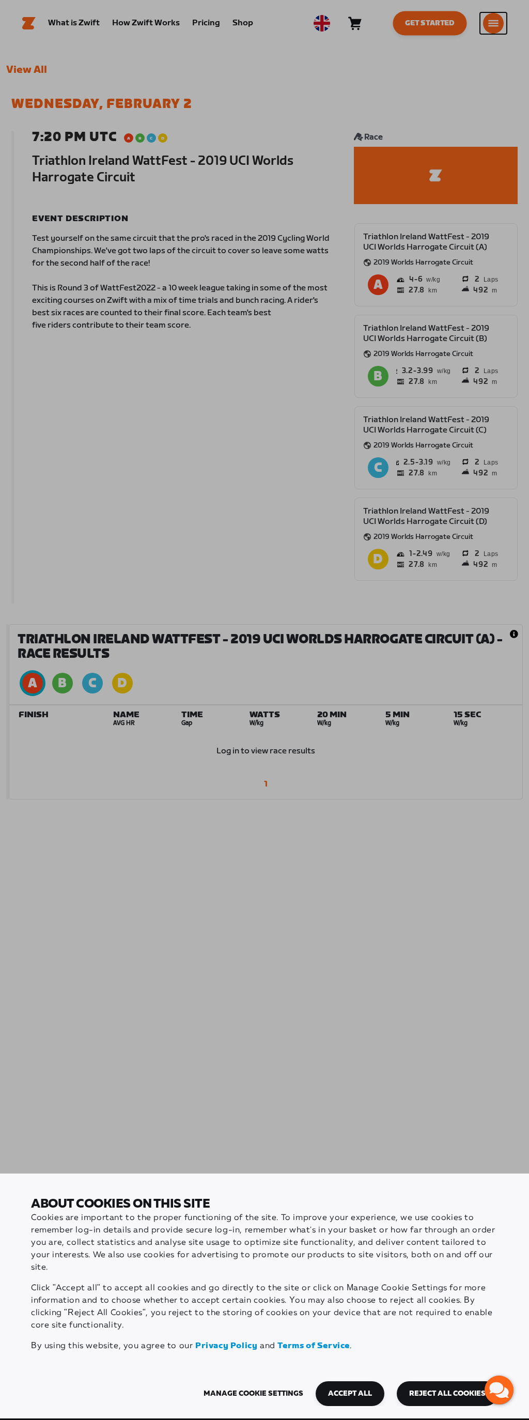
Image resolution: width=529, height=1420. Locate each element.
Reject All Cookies (447, 1393)
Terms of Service (313, 1346)
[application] (499, 1390)
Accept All (350, 1393)
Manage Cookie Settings (253, 1394)
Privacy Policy (226, 1346)
